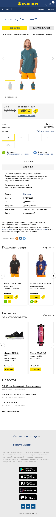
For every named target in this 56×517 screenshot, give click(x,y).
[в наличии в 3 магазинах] (5, 301)
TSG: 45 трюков (9, 402)
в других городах (46, 153)
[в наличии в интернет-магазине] (9, 301)
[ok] (16, 238)
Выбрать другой (41, 28)
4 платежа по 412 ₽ (26, 115)
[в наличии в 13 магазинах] (32, 301)
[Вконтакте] (23, 506)
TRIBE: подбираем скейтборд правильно (21, 386)
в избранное (11, 97)
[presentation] (4, 58)
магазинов (7, 229)
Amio (34, 513)
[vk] (20, 238)
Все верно (15, 28)
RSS (17, 411)
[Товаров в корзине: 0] (50, 4)
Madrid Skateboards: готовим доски (19, 394)
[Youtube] (28, 506)
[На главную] (28, 4)
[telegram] (24, 238)
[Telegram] (33, 506)
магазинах (43, 229)
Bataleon (27, 194)
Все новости (8, 411)
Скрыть (47, 247)
